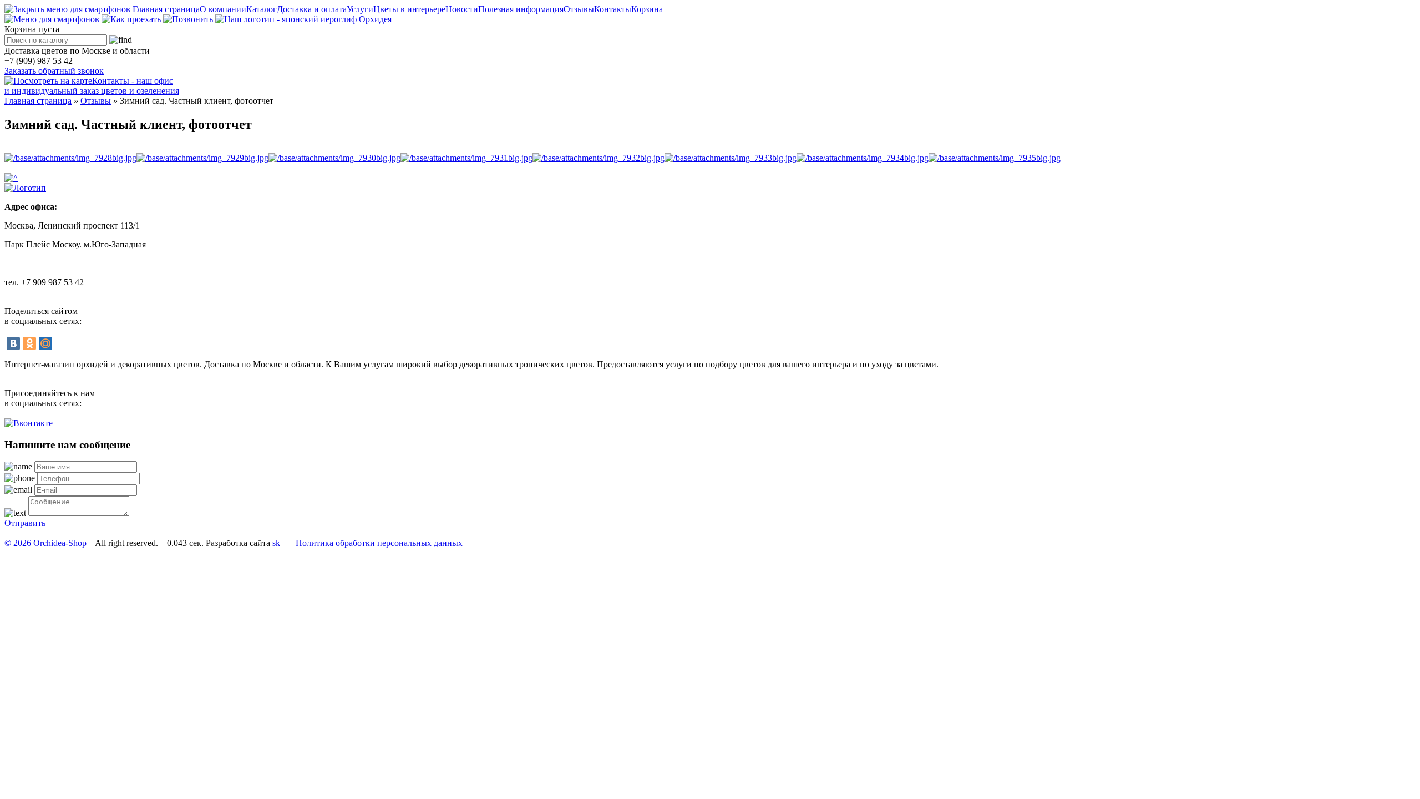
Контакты (612, 9)
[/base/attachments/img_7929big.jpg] (202, 158)
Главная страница (166, 9)
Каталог (261, 9)
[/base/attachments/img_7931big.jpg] (466, 158)
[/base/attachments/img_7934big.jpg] (863, 158)
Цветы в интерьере (409, 9)
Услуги (360, 9)
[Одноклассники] (29, 343)
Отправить (24, 523)
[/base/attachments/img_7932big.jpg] (598, 158)
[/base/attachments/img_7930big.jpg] (334, 158)
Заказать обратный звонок (54, 70)
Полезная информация (521, 9)
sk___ (282, 543)
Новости (461, 9)
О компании (223, 9)
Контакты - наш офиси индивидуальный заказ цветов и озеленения (91, 85)
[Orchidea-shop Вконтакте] (28, 423)
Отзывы (579, 9)
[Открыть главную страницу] (303, 19)
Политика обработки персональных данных (379, 543)
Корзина (647, 9)
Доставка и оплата (312, 9)
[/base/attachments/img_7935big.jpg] (995, 158)
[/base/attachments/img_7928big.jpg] (70, 158)
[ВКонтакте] (13, 343)
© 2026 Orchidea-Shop (45, 543)
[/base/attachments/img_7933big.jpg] (731, 158)
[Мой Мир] (45, 343)
